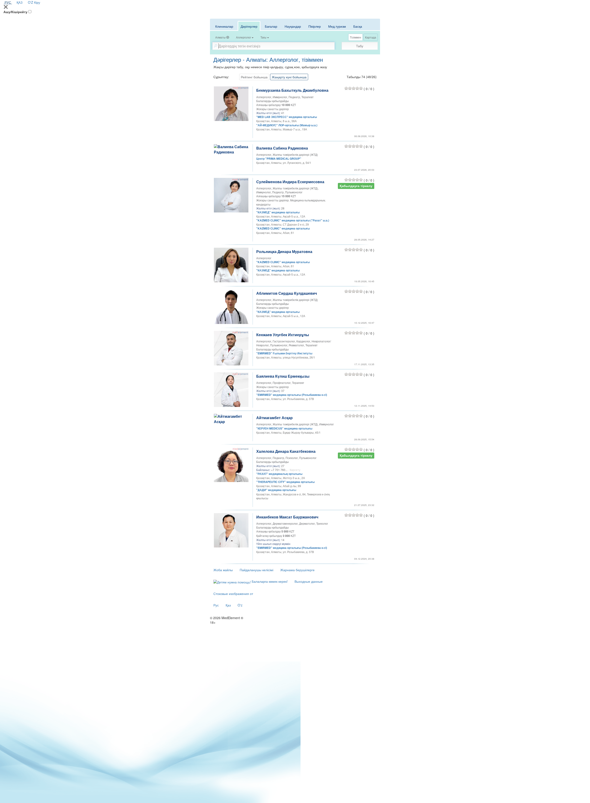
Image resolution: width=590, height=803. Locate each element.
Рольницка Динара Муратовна (284, 251)
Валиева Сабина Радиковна (282, 148)
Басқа (357, 26)
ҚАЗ (19, 2)
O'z (240, 605)
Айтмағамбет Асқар (274, 417)
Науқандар (293, 26)
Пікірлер (314, 26)
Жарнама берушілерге (297, 570)
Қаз (228, 605)
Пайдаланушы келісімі (256, 570)
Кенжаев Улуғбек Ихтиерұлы (282, 334)
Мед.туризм (337, 26)
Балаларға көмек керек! (269, 581)
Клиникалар (224, 26)
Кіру (37, 2)
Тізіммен (355, 37)
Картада (370, 37)
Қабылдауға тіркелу (356, 186)
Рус (216, 605)
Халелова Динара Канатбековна (286, 451)
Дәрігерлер (249, 26)
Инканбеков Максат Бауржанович (287, 517)
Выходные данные (309, 581)
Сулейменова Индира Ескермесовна (290, 181)
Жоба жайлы (223, 570)
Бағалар (271, 26)
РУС (8, 2)
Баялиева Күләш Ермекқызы (283, 376)
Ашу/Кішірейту (15, 11)
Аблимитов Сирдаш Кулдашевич (286, 293)
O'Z (30, 2)
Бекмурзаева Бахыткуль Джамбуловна (292, 90)
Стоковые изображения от (233, 593)
